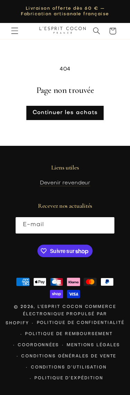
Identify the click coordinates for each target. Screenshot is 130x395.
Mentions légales (93, 345)
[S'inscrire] (106, 225)
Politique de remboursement (68, 334)
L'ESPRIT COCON (60, 307)
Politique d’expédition (68, 378)
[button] (15, 31)
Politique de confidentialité (80, 323)
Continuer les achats (65, 113)
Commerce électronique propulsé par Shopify (61, 315)
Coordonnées (38, 345)
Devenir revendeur (65, 183)
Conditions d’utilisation (69, 367)
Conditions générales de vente (68, 356)
